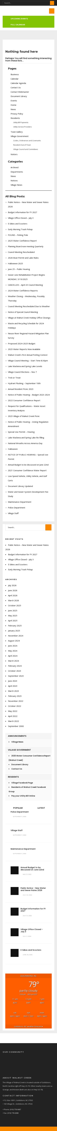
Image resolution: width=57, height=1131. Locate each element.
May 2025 (12, 615)
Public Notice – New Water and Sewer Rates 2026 (33, 889)
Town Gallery (17, 131)
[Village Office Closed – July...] (15, 932)
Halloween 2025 (15, 263)
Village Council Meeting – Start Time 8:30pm (28, 360)
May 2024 (12, 650)
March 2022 (13, 721)
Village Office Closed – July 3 (21, 218)
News (13, 109)
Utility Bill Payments (20, 122)
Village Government (19, 136)
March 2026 (13, 600)
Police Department (16, 507)
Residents (15, 118)
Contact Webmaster (20, 92)
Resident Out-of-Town (22, 145)
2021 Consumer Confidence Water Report (27, 470)
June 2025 (12, 610)
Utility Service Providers (22, 127)
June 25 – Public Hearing (19, 269)
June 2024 (12, 645)
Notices (14, 180)
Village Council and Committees (25, 149)
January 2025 (14, 630)
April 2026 (12, 595)
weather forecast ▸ (28, 1026)
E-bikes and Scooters (17, 223)
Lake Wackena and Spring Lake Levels (25, 366)
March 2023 (13, 691)
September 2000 (16, 726)
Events (14, 100)
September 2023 (16, 676)
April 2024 (12, 655)
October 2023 (14, 670)
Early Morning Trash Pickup (20, 229)
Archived (14, 167)
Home (13, 105)
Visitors (14, 154)
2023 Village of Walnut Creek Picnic (24, 416)
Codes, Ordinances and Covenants (27, 140)
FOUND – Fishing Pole (18, 235)
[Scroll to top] (28, 1128)
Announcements (17, 736)
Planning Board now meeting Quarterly (25, 246)
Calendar (15, 78)
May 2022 (12, 711)
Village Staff (13, 513)
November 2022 (15, 701)
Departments (17, 171)
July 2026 (12, 585)
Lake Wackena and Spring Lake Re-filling (26, 437)
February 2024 (15, 665)
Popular (18, 808)
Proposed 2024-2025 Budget (21, 343)
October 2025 (14, 605)
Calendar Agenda (18, 83)
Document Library (19, 96)
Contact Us (16, 87)
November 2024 (15, 635)
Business (15, 74)
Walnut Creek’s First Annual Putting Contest (27, 355)
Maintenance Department (19, 502)
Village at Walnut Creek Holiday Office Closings (29, 317)
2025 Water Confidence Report (22, 240)
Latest (41, 808)
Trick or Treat (14, 377)
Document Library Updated (20, 486)
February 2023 (15, 696)
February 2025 (15, 625)
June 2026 (12, 590)
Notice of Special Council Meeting (23, 312)
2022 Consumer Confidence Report (24, 400)
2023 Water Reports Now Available (24, 349)
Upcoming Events (19, 19)
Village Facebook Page (22, 783)
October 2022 (14, 706)
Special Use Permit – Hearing (21, 432)
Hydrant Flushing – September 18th (24, 383)
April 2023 (12, 686)
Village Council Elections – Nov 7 (22, 372)
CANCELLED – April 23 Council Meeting (25, 285)
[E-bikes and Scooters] (15, 953)
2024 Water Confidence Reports (23, 290)
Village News (16, 185)
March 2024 (13, 660)
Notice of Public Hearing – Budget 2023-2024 (29, 394)
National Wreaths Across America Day (25, 443)
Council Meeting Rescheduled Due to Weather (29, 306)
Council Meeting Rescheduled (21, 252)
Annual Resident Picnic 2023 (20, 389)
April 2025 (12, 620)
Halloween (13, 449)
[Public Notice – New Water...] (15, 891)
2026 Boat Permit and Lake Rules (23, 257)
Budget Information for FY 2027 (22, 212)
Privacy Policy (17, 113)
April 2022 (12, 716)
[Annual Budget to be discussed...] (15, 870)
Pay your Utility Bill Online (23, 796)
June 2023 (12, 681)
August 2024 (14, 640)
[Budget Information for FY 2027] (15, 912)
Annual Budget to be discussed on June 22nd (28, 464)
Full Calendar (18, 25)
